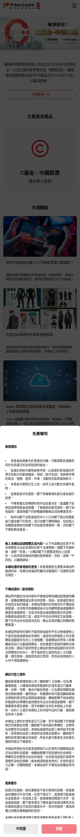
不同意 (21, 829)
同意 (59, 829)
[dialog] (40, 631)
